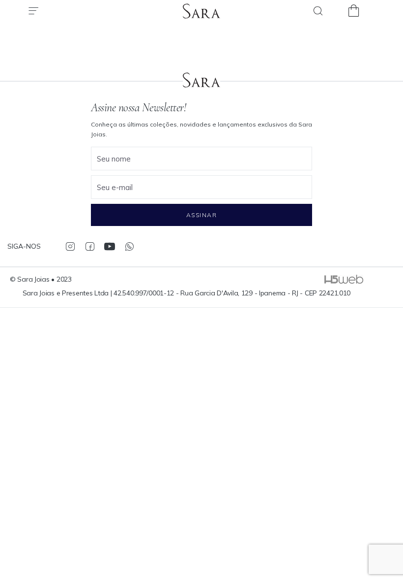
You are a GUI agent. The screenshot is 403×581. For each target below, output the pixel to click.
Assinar (201, 215)
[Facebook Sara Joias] (90, 246)
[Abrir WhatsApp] (378, 556)
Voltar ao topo (391, 529)
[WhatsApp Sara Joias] (129, 246)
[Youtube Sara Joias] (109, 246)
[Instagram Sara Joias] (70, 246)
